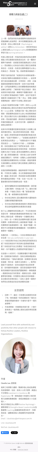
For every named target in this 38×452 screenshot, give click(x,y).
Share (6, 432)
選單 (35, 4)
